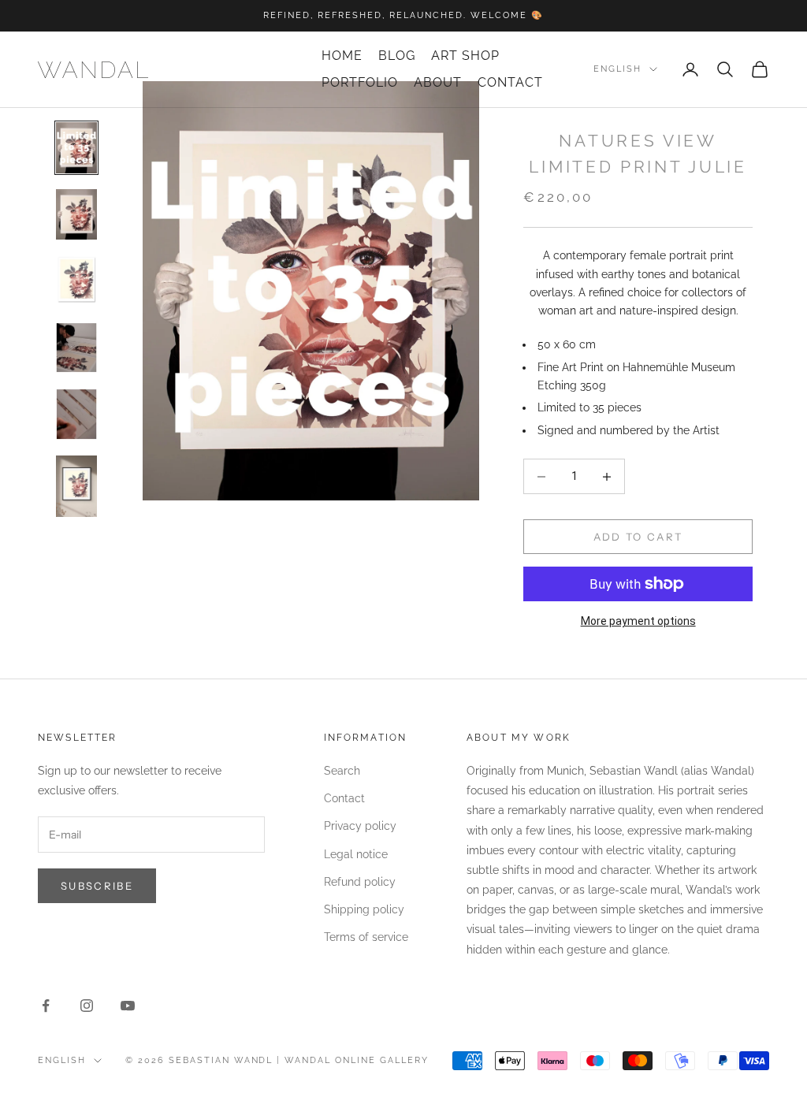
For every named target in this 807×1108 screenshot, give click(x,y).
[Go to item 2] (76, 215)
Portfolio (360, 82)
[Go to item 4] (76, 348)
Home (342, 55)
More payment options (638, 621)
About (438, 82)
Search (342, 770)
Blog (396, 55)
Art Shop (465, 55)
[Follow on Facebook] (46, 1005)
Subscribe (97, 885)
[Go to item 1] (76, 148)
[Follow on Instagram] (87, 1005)
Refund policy (360, 882)
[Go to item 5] (76, 414)
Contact (510, 82)
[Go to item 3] (76, 281)
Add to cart (638, 536)
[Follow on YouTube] (128, 1005)
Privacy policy (360, 826)
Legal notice (356, 854)
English (617, 69)
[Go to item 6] (76, 486)
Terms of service (366, 937)
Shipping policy (364, 909)
